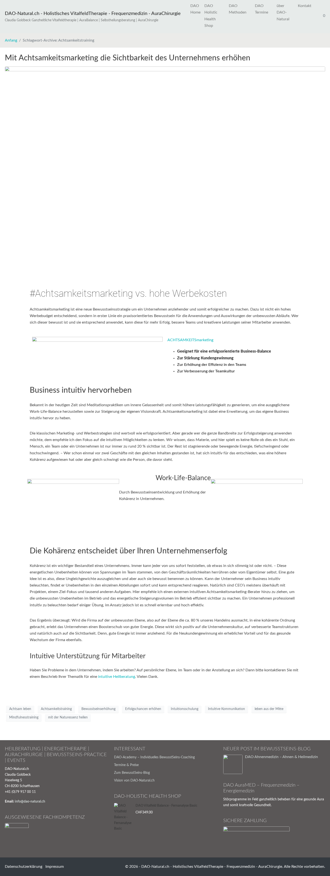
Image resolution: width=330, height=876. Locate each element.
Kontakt (304, 6)
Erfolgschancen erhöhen (143, 709)
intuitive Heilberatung (116, 677)
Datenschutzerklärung (23, 867)
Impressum (54, 867)
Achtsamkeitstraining (56, 709)
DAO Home (195, 9)
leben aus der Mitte (269, 709)
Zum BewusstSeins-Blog (132, 773)
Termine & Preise (126, 765)
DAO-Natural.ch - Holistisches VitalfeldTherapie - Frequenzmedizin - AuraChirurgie (93, 13)
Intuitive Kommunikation (226, 709)
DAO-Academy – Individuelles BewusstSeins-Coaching (154, 757)
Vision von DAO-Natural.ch (134, 780)
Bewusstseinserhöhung (98, 709)
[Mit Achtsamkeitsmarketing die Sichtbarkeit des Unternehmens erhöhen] (165, 171)
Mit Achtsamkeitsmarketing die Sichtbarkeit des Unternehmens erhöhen (127, 58)
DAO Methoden (237, 9)
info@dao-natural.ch (30, 801)
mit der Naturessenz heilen (68, 717)
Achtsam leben (20, 709)
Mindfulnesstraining (23, 717)
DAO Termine (261, 9)
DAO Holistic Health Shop (210, 16)
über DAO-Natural (283, 12)
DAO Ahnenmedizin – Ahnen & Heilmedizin (281, 757)
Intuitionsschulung (184, 709)
